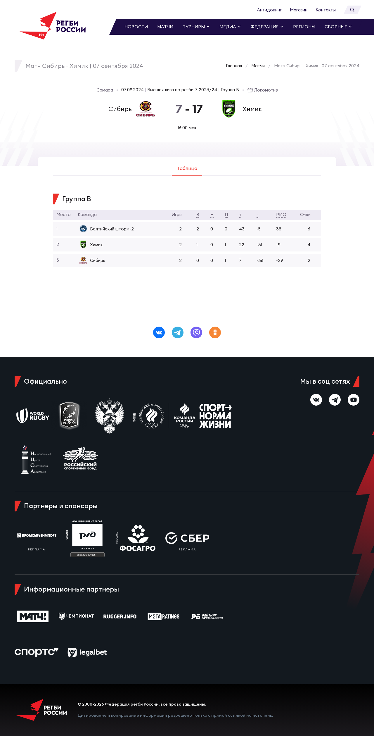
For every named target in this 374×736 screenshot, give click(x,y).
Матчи (165, 27)
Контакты (326, 10)
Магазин (298, 10)
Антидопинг (269, 10)
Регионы (304, 27)
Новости (136, 27)
